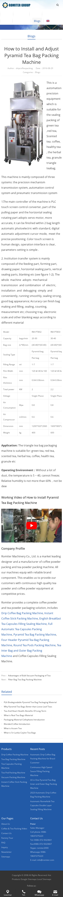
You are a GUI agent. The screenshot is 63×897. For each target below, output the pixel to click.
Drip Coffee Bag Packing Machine (22, 613)
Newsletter (6, 852)
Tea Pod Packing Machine (13, 772)
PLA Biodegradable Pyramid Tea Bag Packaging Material (30, 702)
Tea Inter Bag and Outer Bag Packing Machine (31, 650)
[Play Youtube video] (31, 525)
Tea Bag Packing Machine (13, 759)
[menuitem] (52, 21)
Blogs (37, 21)
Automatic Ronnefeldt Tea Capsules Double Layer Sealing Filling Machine (42, 805)
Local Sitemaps (44, 879)
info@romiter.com (45, 860)
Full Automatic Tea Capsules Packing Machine (26, 629)
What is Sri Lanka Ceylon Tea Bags (20, 732)
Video (35, 14)
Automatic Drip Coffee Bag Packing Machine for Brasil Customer (42, 758)
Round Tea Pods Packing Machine (34, 645)
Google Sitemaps (29, 879)
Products (21, 14)
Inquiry (4, 847)
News (6, 21)
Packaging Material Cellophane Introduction (24, 719)
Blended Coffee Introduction (17, 724)
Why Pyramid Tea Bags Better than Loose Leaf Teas (28, 706)
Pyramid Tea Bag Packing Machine (34, 634)
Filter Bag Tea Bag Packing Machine (25, 679)
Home (6, 14)
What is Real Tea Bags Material (18, 715)
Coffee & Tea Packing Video (14, 828)
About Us (50, 14)
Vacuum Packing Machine (13, 777)
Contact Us (21, 21)
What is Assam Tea (13, 728)
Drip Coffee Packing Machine (14, 754)
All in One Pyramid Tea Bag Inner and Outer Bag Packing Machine (43, 784)
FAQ (3, 842)
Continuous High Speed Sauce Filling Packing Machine (41, 771)
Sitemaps (5, 856)
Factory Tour (7, 838)
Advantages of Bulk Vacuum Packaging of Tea (29, 675)
